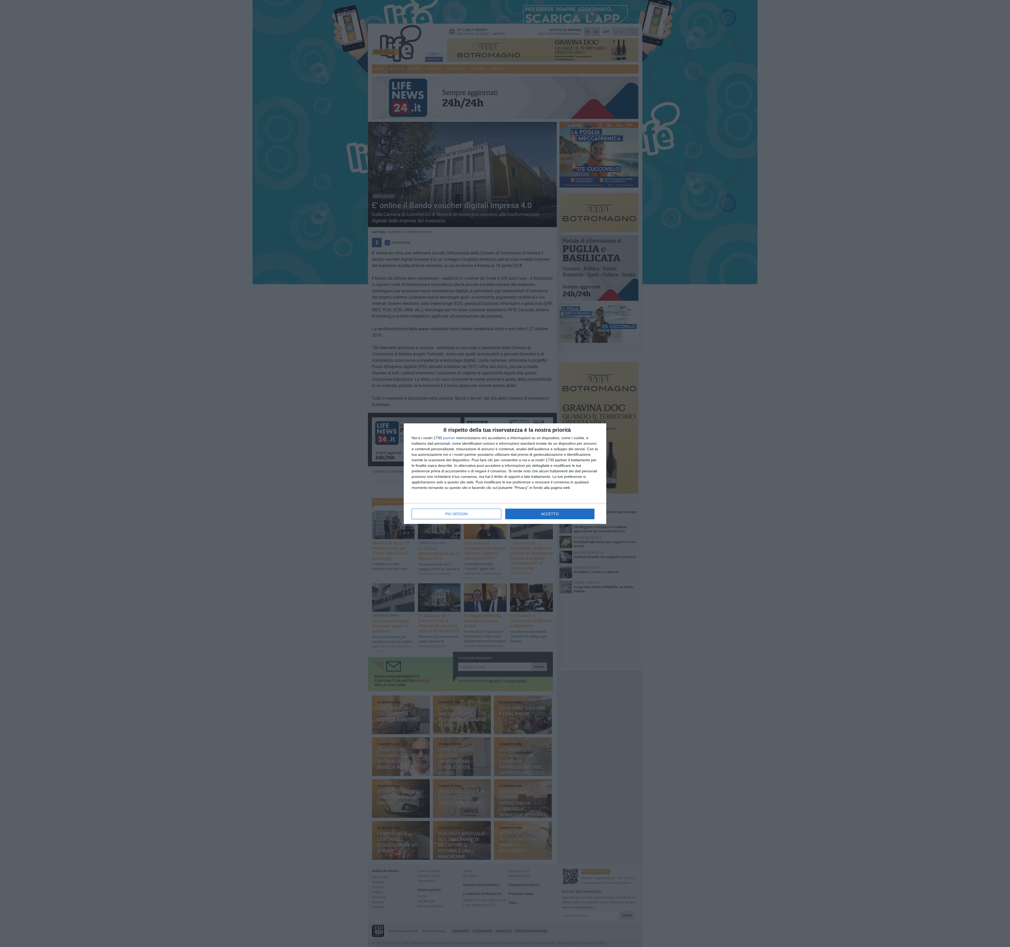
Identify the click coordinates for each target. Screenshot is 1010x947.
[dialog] (505, 473)
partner (449, 438)
